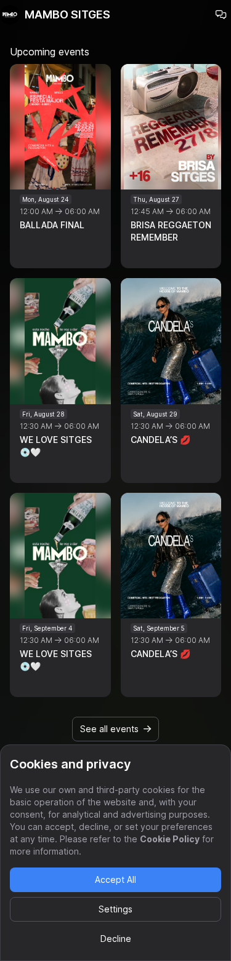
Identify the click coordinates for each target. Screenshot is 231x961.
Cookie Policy (170, 839)
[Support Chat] (221, 15)
